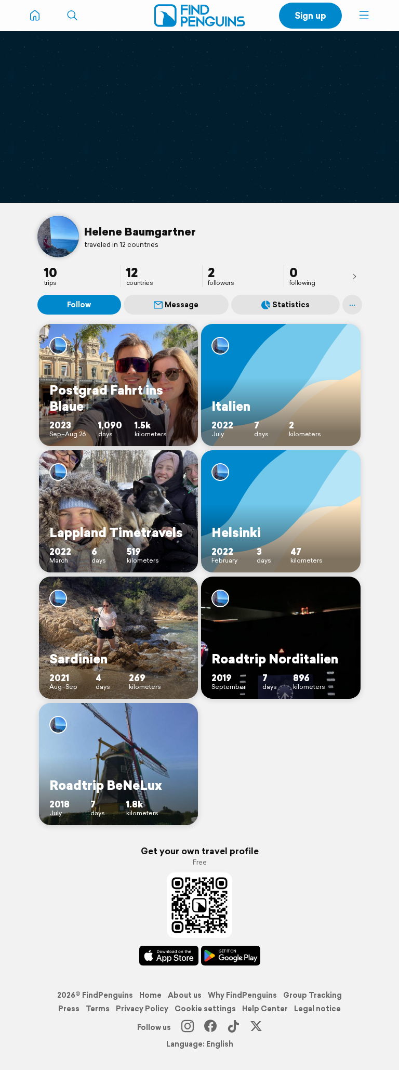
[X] (256, 1027)
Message (181, 304)
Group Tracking (312, 995)
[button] (364, 15)
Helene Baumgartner (140, 231)
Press (68, 1008)
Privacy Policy (142, 1008)
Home (150, 995)
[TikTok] (233, 1027)
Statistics (291, 304)
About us (185, 995)
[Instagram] (187, 1027)
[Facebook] (210, 1027)
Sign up (310, 15)
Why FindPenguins (242, 995)
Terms (98, 1008)
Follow (79, 304)
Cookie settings (205, 1008)
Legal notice (317, 1008)
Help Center (265, 1008)
